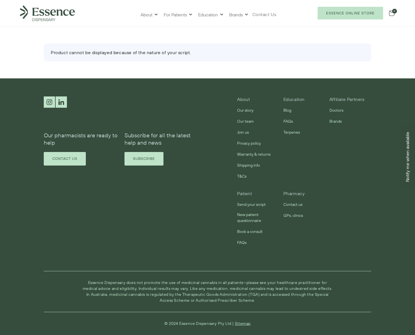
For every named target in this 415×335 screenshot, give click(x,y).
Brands (236, 14)
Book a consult (250, 231)
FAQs (288, 121)
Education (208, 14)
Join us (243, 132)
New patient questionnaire (249, 217)
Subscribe (144, 158)
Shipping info (248, 165)
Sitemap (243, 323)
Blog (287, 110)
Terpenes (291, 132)
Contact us (292, 204)
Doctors (336, 110)
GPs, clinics (293, 215)
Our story (245, 110)
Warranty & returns (253, 154)
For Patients (175, 14)
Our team (245, 121)
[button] (391, 13)
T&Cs (241, 176)
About (146, 14)
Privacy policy (249, 143)
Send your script (251, 204)
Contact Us (64, 158)
